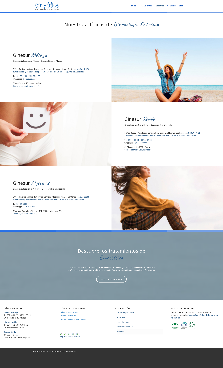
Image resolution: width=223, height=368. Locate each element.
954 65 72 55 (146, 140)
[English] (62, 336)
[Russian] (74, 336)
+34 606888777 (28, 79)
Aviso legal (121, 317)
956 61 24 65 (21, 204)
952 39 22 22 (21, 76)
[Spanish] (78, 336)
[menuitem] (134, 6)
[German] (70, 336)
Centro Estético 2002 (69, 315)
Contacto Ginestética (125, 327)
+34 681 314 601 (29, 206)
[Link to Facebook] (184, 351)
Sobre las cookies (124, 322)
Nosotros (120, 331)
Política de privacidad (125, 313)
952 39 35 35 (34, 76)
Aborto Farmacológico (69, 312)
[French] (66, 336)
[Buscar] (187, 6)
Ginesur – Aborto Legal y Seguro (73, 319)
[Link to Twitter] (180, 351)
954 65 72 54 (133, 140)
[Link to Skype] (188, 351)
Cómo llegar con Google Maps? (26, 86)
